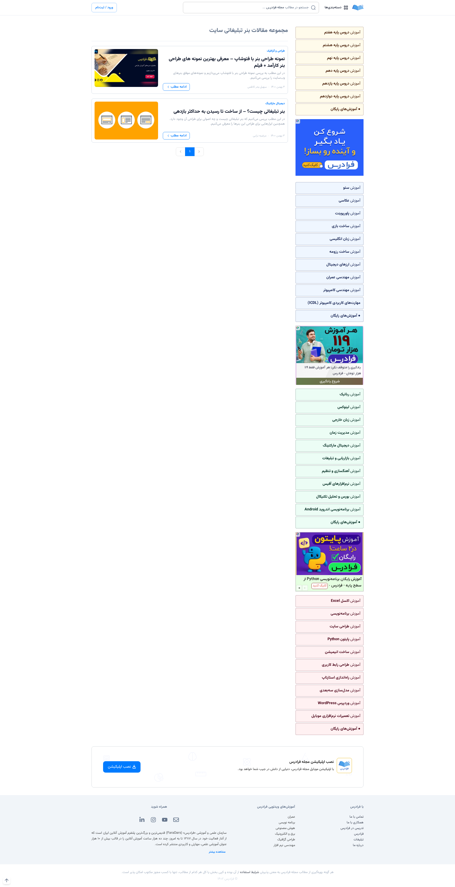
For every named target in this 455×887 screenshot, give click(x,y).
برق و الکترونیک (285, 834)
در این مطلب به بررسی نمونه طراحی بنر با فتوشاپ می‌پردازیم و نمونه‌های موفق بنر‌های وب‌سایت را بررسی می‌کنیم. (229, 75)
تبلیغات (359, 839)
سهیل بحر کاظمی (257, 87)
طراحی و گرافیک (276, 51)
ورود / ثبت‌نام (104, 7)
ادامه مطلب (179, 87)
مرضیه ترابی (259, 136)
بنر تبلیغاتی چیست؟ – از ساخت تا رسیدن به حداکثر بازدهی (229, 111)
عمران (291, 816)
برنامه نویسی (287, 822)
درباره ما (358, 845)
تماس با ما (357, 816)
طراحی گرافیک (286, 839)
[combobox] (248, 7)
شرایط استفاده (249, 872)
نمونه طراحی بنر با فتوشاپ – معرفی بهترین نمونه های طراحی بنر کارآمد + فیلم (227, 62)
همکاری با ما (355, 822)
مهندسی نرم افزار (284, 845)
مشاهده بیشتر (217, 852)
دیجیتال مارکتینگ (275, 103)
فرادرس (359, 834)
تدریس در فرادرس (352, 828)
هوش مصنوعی (285, 828)
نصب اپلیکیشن (119, 767)
